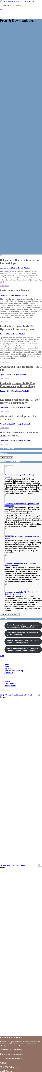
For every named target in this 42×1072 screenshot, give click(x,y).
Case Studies (9, 684)
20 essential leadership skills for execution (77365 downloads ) (22, 634)
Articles (7, 682)
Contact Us (8, 673)
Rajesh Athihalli (24, 268)
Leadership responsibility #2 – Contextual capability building (17, 385)
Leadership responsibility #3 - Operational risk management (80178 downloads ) (23, 626)
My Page (7, 669)
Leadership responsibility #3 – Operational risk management (17, 328)
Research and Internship (13, 671)
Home (6, 664)
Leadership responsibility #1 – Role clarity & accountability (20, 401)
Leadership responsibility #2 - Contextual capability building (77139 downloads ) (22, 649)
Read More (4, 286)
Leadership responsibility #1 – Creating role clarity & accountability (21, 593)
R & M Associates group (13, 1058)
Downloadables (10, 686)
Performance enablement (14, 290)
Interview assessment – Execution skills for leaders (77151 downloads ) (23, 642)
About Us (8, 666)
